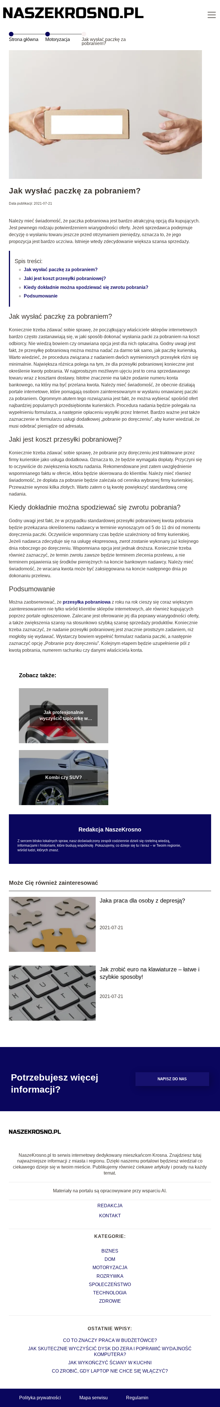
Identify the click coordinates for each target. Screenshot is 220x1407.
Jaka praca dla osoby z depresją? (142, 900)
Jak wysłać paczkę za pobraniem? (61, 269)
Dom (110, 1259)
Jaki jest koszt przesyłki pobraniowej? (65, 278)
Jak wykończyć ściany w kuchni (110, 1362)
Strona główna (23, 39)
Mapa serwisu (93, 1397)
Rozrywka (110, 1276)
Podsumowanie (41, 295)
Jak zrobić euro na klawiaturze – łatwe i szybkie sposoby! (149, 973)
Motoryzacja (57, 39)
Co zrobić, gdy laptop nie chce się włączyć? (110, 1371)
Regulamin (137, 1397)
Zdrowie (110, 1301)
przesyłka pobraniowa (87, 602)
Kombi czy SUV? (63, 777)
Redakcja (110, 1205)
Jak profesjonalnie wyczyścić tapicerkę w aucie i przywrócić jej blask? (64, 716)
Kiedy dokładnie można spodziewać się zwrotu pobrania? (86, 287)
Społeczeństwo (110, 1284)
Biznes (109, 1251)
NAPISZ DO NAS (172, 1079)
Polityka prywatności (40, 1397)
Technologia (110, 1292)
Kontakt (110, 1215)
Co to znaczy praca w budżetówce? (110, 1340)
